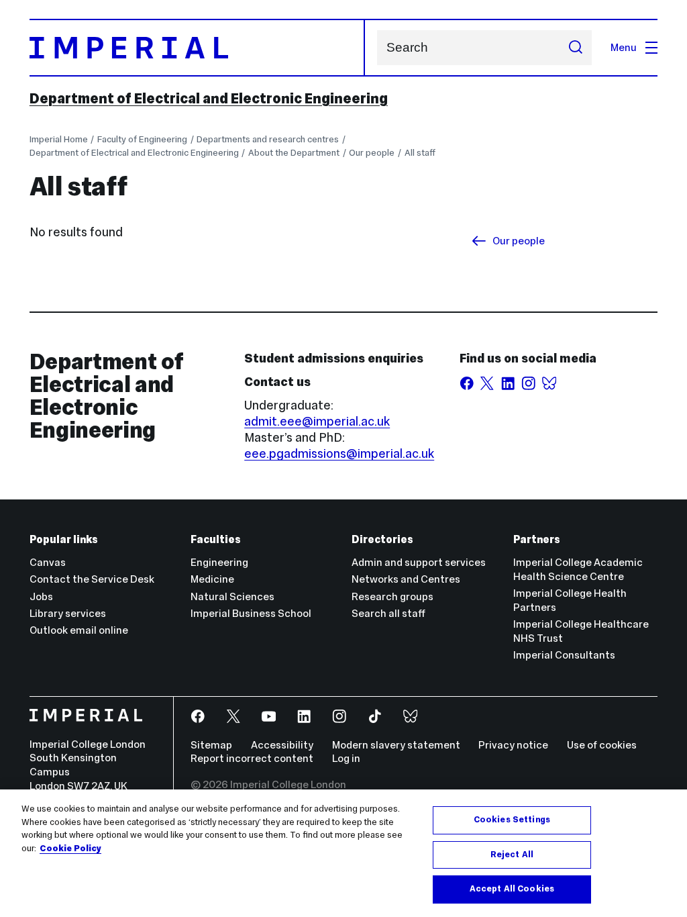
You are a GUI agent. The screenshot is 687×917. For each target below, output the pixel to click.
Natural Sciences (232, 596)
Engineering (219, 562)
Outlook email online (79, 630)
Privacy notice (513, 744)
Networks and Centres (406, 579)
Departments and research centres (268, 139)
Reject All (511, 854)
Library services (68, 613)
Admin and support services (419, 562)
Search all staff (388, 613)
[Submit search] (575, 47)
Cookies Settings (512, 819)
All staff (420, 152)
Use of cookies (602, 744)
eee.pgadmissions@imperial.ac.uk (339, 453)
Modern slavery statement (396, 744)
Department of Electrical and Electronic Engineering (209, 98)
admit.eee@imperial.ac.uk (317, 421)
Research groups (392, 596)
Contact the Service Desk (92, 579)
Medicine (212, 579)
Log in (346, 758)
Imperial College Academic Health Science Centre (578, 569)
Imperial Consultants (564, 654)
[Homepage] (197, 48)
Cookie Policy (70, 848)
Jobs (41, 596)
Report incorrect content (252, 758)
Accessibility (282, 744)
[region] (343, 853)
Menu (624, 47)
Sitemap (211, 744)
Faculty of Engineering (142, 139)
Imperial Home (59, 139)
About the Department (293, 152)
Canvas (48, 562)
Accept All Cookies (512, 888)
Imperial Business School (251, 613)
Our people (371, 152)
